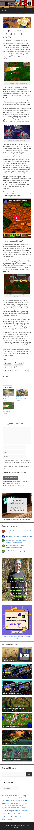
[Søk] (29, 774)
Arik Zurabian (9, 551)
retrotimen (25, 811)
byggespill (17, 798)
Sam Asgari (9, 540)
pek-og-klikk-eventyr (18, 808)
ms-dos (9, 805)
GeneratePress (17, 827)
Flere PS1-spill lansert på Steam (21, 397)
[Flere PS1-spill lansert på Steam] (22, 392)
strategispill (11, 816)
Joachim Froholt (22, 40)
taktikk (19, 817)
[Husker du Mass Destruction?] (8, 405)
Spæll (3, 817)
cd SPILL (22, 798)
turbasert (25, 817)
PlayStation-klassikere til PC (7, 397)
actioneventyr (8, 795)
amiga (24, 795)
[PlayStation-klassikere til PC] (8, 392)
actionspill (17, 795)
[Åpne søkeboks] (31, 10)
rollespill (6, 813)
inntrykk (4, 805)
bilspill (12, 798)
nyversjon (6, 807)
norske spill (20, 805)
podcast (18, 810)
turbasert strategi (7, 819)
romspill (13, 814)
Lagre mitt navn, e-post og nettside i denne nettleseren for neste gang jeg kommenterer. (18, 461)
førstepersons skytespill (10, 803)
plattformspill (8, 810)
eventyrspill (21, 800)
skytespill (27, 814)
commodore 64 (8, 800)
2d (3, 795)
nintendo (14, 805)
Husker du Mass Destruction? (7, 410)
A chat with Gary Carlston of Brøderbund (21, 536)
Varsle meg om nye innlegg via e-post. (15, 472)
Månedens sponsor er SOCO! (11, 636)
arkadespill (5, 798)
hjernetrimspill (23, 803)
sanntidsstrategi (20, 814)
